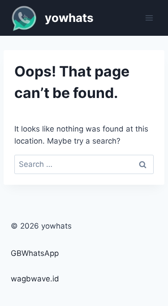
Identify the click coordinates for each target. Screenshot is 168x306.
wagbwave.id (35, 278)
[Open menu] (149, 18)
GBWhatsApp (35, 253)
